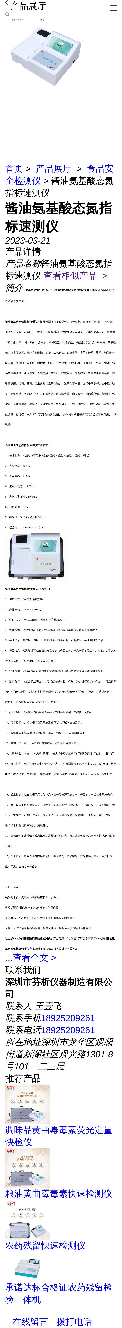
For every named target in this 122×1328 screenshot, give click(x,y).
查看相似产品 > (75, 276)
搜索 (42, 19)
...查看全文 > (30, 958)
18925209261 (68, 1018)
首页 (14, 169)
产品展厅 (54, 169)
